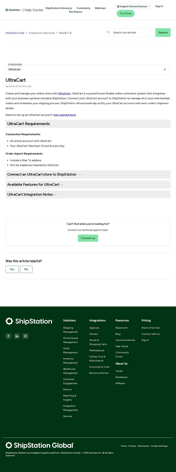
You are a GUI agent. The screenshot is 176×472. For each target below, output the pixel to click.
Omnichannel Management (70, 340)
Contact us (88, 238)
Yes (12, 269)
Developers (75, 11)
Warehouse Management (70, 371)
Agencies (94, 327)
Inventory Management (70, 360)
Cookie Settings (159, 446)
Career (119, 371)
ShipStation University (58, 8)
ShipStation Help (15, 33)
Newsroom (122, 327)
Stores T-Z (65, 33)
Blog (118, 334)
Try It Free (126, 13)
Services (67, 416)
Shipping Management (70, 329)
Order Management (70, 350)
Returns (67, 389)
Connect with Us (151, 334)
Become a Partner (99, 373)
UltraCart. (64, 93)
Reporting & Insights (69, 397)
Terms (124, 446)
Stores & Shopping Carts (98, 342)
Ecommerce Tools (99, 366)
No (26, 269)
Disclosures (143, 446)
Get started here (64, 115)
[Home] (13, 10)
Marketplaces (96, 350)
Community (83, 8)
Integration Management (70, 408)
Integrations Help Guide (42, 33)
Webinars (100, 8)
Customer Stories (125, 340)
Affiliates (120, 383)
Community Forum (122, 354)
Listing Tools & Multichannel (97, 358)
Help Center (122, 346)
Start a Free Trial (151, 327)
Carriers (93, 334)
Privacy (132, 446)
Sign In (159, 6)
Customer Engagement (70, 381)
